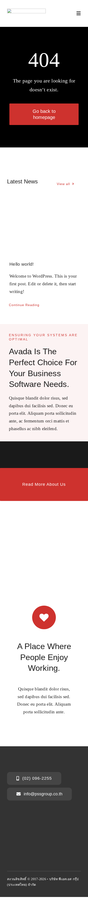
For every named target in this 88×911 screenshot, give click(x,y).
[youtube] (17, 894)
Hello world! (21, 264)
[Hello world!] (44, 226)
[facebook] (9, 894)
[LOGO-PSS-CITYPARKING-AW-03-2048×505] (26, 10)
